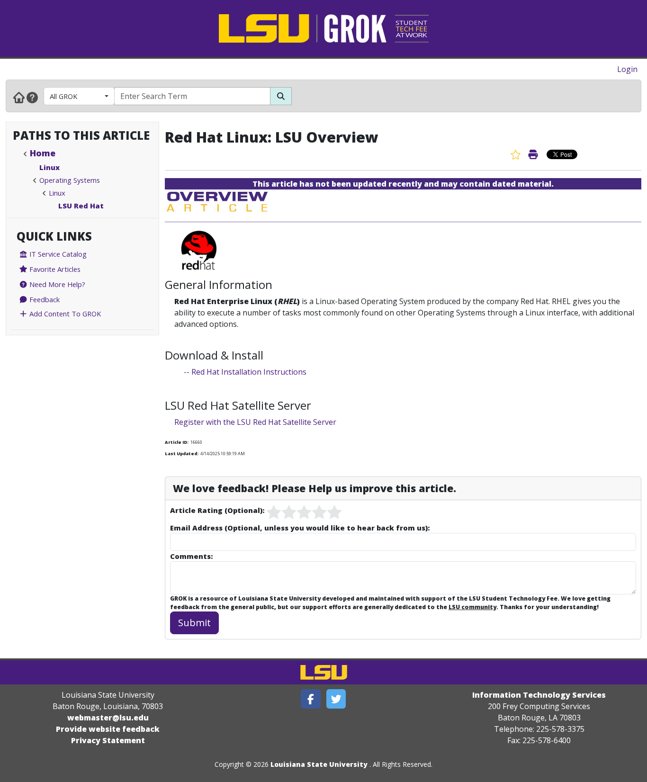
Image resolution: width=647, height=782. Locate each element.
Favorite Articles (54, 269)
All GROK (63, 96)
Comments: (191, 556)
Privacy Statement (108, 740)
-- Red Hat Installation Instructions (245, 372)
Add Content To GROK (64, 313)
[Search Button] (281, 96)
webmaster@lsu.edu (108, 717)
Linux (49, 167)
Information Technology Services (539, 695)
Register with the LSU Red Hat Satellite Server (255, 422)
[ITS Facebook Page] (311, 699)
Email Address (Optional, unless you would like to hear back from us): (300, 527)
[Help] (32, 97)
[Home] (19, 97)
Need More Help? (56, 284)
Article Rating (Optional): (217, 510)
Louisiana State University (319, 764)
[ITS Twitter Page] (336, 699)
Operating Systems (69, 180)
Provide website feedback (108, 729)
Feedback (43, 299)
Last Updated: (181, 453)
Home (42, 153)
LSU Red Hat (81, 205)
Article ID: (177, 442)
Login (627, 69)
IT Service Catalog (57, 254)
